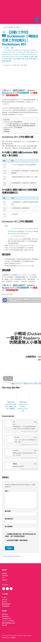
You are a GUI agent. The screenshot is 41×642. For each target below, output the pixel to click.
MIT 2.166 (21, 99)
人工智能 (31, 56)
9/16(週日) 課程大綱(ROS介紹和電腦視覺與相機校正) (21, 125)
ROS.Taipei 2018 (12, 231)
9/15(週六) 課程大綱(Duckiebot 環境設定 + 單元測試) (21, 124)
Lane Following (19, 52)
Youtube (11, 588)
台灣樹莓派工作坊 (7, 618)
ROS (23, 54)
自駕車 (30, 59)
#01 (5, 50)
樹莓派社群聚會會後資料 (8, 623)
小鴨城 (5, 59)
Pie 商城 (4, 597)
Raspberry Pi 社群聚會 (8, 621)
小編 (7, 48)
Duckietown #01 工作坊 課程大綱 (13, 122)
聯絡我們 (4, 580)
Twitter (7, 588)
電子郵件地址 (9, 519)
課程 (34, 59)
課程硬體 (6, 131)
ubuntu (4, 56)
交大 (21, 56)
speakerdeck (28, 54)
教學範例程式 (5, 616)
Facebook (3, 588)
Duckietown (32, 50)
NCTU (28, 52)
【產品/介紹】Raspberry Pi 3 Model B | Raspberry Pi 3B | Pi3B (23, 406)
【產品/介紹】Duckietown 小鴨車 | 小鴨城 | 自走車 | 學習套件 (11, 405)
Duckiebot (26, 50)
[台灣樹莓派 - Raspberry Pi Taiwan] (6, 12)
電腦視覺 (8, 61)
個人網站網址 (9, 526)
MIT (25, 52)
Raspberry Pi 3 (18, 54)
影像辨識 (18, 59)
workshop (17, 56)
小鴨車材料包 (18, 277)
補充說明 (6, 129)
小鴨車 (10, 59)
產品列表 (4, 602)
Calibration (10, 50)
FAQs (3, 578)
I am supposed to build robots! (19, 233)
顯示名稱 (8, 511)
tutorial (35, 54)
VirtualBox (17, 263)
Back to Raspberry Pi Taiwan (11, 27)
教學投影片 (5, 614)
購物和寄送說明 (6, 604)
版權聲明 (4, 573)
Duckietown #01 (6, 52)
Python (4, 54)
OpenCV (33, 52)
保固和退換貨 (5, 606)
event (13, 52)
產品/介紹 (4, 599)
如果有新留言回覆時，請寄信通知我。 (18, 540)
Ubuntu (25, 108)
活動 (12, 48)
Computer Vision (18, 50)
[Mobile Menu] (36, 19)
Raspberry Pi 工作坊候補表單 (15, 93)
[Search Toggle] (20, 12)
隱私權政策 (5, 575)
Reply (35, 422)
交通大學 (25, 56)
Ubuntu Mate (10, 56)
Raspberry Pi (9, 54)
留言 (7, 491)
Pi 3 (37, 52)
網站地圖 (4, 625)
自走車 (26, 59)
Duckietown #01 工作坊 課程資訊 (13, 127)
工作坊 (14, 59)
